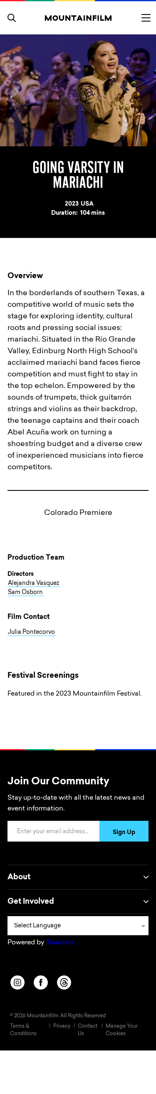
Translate (60, 942)
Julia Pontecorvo (31, 633)
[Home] (78, 18)
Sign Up (124, 833)
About (18, 877)
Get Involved (30, 902)
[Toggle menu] (146, 18)
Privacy (61, 1026)
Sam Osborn (25, 593)
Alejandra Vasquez (33, 584)
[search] (12, 18)
